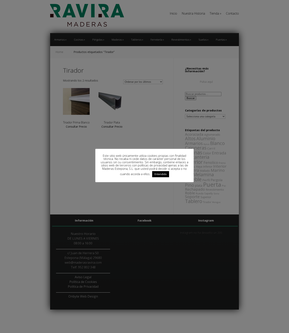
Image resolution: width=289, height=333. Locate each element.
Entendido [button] (161, 174)
